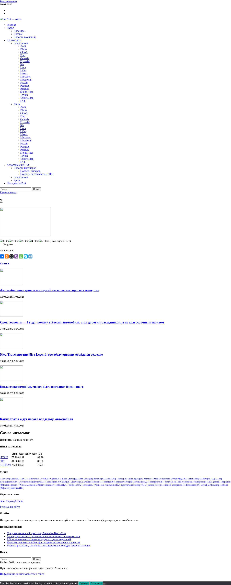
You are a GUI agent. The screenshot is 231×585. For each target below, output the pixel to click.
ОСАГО (205, 478)
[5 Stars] (44, 241)
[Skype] (26, 256)
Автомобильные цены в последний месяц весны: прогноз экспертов (49, 290)
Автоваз (150, 478)
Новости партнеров (25, 167)
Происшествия (9, 481)
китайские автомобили (54, 484)
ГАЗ (22, 100)
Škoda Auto (26, 91)
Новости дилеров (30, 171)
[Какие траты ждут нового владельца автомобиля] (11, 412)
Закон (193, 478)
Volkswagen (26, 97)
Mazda (24, 73)
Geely (15, 478)
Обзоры (18, 33)
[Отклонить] (104, 583)
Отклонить (96, 583)
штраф (207, 484)
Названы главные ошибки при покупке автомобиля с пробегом (43, 542)
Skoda (111, 478)
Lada (23, 67)
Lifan (23, 70)
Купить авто (14, 40)
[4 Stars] (34, 241)
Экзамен (77, 481)
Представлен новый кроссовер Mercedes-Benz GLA (36, 533)
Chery (5, 478)
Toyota (24, 94)
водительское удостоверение (181, 481)
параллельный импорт (134, 484)
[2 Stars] (14, 241)
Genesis (24, 58)
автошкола (157, 481)
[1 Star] (4, 241)
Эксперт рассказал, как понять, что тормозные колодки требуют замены (48, 545)
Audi (23, 46)
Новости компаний (25, 37)
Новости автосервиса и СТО (36, 174)
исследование (31, 484)
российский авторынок (174, 484)
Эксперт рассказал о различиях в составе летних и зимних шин (43, 536)
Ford (22, 55)
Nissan (24, 82)
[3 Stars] (24, 241)
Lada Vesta (86, 478)
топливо (194, 484)
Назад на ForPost (16, 183)
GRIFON (6, 464)
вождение (204, 481)
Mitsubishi (25, 79)
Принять (84, 583)
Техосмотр (54, 481)
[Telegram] (30, 256)
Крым (17, 104)
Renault (24, 88)
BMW (23, 49)
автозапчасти (124, 481)
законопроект (12, 484)
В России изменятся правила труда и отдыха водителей (39, 539)
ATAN (4, 457)
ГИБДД (181, 478)
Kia (22, 64)
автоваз (109, 481)
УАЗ (66, 481)
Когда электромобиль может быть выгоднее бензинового (42, 386)
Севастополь (21, 43)
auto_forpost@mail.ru (11, 501)
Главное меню (8, 192)
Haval (25, 478)
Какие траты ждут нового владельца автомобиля (36, 419)
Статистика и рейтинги (32, 481)
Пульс (10, 27)
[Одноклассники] (7, 256)
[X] (11, 256)
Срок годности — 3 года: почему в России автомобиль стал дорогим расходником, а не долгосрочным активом (82, 322)
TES (3, 461)
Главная (11, 24)
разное (153, 484)
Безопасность (166, 478)
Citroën (24, 52)
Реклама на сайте (10, 506)
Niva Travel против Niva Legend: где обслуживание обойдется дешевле (51, 354)
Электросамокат (93, 481)
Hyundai (25, 61)
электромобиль (14, 488)
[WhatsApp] (21, 256)
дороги (219, 481)
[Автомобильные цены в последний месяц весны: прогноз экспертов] (11, 283)
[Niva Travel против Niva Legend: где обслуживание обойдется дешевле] (11, 347)
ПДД (217, 478)
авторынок (141, 481)
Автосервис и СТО (18, 164)
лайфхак (75, 484)
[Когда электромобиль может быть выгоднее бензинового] (11, 380)
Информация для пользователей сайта (22, 573)
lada (57, 478)
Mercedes (25, 76)
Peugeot (24, 85)
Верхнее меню (8, 1)
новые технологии (109, 484)
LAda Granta (70, 478)
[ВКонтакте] (2, 256)
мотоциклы (90, 484)
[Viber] (16, 256)
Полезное (19, 30)
